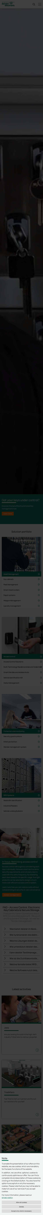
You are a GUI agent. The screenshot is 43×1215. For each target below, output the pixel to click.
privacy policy (7, 1197)
